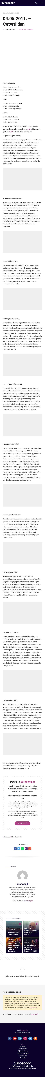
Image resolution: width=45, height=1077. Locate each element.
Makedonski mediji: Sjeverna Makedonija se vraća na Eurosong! (13, 947)
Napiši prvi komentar (26, 29)
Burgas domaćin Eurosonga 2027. (14, 933)
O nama (22, 1046)
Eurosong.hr (28, 901)
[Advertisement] (22, 56)
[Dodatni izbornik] (41, 3)
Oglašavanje (23, 1055)
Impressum (23, 1048)
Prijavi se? (34, 1014)
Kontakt (23, 1058)
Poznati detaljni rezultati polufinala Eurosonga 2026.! (30, 948)
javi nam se (33, 1007)
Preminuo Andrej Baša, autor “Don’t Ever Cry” (30, 932)
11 (36, 940)
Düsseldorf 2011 (16, 837)
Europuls (7, 837)
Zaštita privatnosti (23, 1053)
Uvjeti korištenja (23, 1051)
